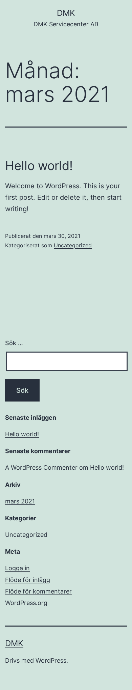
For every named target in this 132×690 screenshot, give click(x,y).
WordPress (51, 660)
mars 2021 (20, 501)
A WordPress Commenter (41, 467)
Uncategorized (73, 245)
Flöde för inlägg (27, 579)
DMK (66, 13)
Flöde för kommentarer (38, 591)
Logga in (17, 568)
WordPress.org (26, 602)
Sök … (14, 343)
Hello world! (39, 165)
